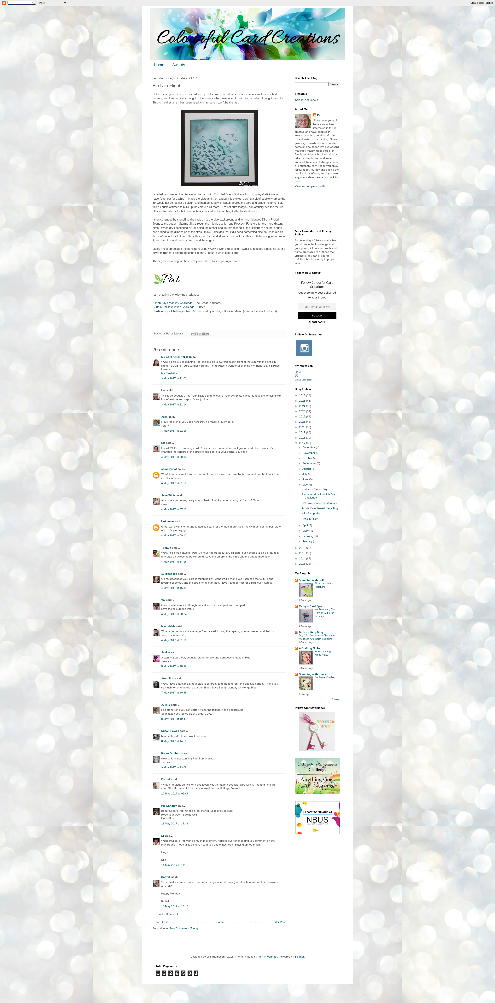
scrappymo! (169, 468)
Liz (163, 442)
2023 (302, 411)
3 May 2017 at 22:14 (174, 404)
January (307, 541)
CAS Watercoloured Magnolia (320, 502)
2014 (302, 558)
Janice (165, 652)
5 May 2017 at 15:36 (174, 666)
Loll (163, 390)
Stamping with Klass (312, 674)
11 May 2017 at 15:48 (174, 823)
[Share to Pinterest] (207, 334)
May (305, 484)
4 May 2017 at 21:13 (174, 640)
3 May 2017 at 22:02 (174, 378)
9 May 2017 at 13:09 (174, 767)
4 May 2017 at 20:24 (174, 614)
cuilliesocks (169, 573)
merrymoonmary (268, 956)
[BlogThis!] (196, 334)
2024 (302, 406)
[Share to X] (200, 334)
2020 (302, 427)
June (305, 479)
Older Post (278, 921)
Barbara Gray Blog (311, 632)
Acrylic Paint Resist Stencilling (320, 508)
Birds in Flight (310, 518)
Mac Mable (168, 626)
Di (162, 835)
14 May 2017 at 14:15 (174, 864)
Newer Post (161, 921)
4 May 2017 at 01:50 (174, 483)
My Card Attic (169, 373)
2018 (302, 437)
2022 (302, 416)
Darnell (166, 779)
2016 (302, 547)
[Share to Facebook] (204, 334)
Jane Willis (168, 495)
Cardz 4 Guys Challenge (168, 311)
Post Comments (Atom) (183, 928)
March (306, 530)
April (305, 525)
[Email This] (193, 334)
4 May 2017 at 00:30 (174, 456)
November (309, 452)
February (308, 536)
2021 (302, 421)
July (305, 473)
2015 (302, 553)
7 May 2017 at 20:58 (174, 692)
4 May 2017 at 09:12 (174, 535)
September (309, 463)
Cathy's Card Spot (311, 606)
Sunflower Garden (325, 677)
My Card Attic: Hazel (174, 356)
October (307, 458)
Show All (335, 699)
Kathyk (166, 876)
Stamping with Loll (311, 580)
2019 (302, 432)
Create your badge (303, 380)
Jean (164, 416)
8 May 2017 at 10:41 (174, 718)
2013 (302, 563)
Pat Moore (300, 372)
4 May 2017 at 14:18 (174, 561)
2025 (302, 400)
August (307, 468)
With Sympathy (311, 513)
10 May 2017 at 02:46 (174, 793)
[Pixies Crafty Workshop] (317, 749)
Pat (319, 115)
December (309, 447)
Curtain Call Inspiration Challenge (173, 307)
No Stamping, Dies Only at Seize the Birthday (325, 613)
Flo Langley (169, 805)
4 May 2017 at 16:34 (174, 587)
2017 (302, 443)
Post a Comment (167, 914)
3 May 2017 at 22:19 (174, 430)
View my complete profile (310, 186)
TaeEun (166, 547)
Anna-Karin (168, 678)
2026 (302, 395)
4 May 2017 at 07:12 (174, 509)
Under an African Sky (314, 489)
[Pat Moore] (296, 375)
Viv (163, 599)
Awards (178, 65)
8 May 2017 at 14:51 (174, 741)
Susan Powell (170, 730)
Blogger (299, 956)
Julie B (165, 704)
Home (159, 65)
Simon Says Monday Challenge (172, 302)
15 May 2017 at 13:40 (174, 906)
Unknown (167, 521)
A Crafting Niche (309, 648)
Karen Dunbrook (172, 753)
